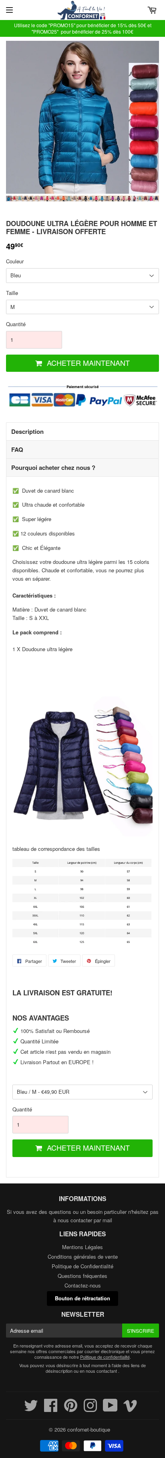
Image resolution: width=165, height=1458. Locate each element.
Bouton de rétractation (82, 1298)
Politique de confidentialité (105, 1357)
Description (27, 431)
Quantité (16, 324)
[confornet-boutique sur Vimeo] (130, 1409)
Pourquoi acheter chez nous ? (53, 467)
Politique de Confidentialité (82, 1266)
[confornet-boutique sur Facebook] (51, 1409)
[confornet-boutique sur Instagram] (90, 1409)
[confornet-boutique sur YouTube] (110, 1409)
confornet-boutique (88, 1429)
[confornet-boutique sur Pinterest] (71, 1409)
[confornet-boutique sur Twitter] (31, 1409)
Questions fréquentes (82, 1276)
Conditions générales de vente (83, 1256)
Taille (12, 293)
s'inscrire (140, 1330)
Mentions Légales (82, 1247)
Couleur (15, 261)
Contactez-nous (82, 1285)
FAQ (17, 449)
